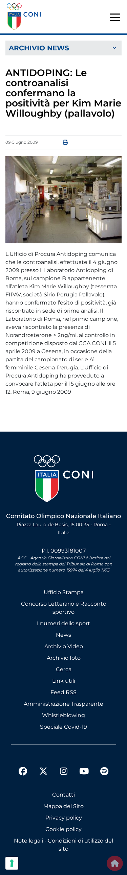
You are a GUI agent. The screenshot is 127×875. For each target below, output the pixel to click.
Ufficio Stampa (64, 592)
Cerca (63, 669)
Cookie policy (63, 829)
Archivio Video (63, 646)
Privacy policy (63, 818)
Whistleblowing (63, 715)
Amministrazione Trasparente (63, 704)
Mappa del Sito (63, 806)
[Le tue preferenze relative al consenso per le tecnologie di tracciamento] (11, 863)
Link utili (63, 681)
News (63, 635)
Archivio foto (64, 658)
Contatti (63, 795)
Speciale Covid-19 (63, 727)
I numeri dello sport (63, 623)
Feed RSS (63, 692)
